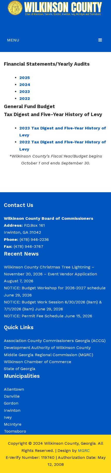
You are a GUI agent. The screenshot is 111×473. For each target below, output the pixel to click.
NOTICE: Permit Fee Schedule (34, 315)
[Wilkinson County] (55, 7)
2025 (24, 77)
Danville (12, 396)
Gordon (11, 403)
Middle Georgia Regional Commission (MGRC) (48, 354)
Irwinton (12, 410)
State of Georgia (19, 368)
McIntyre (12, 424)
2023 (24, 91)
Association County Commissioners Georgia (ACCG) (55, 340)
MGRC (84, 450)
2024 (24, 84)
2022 (24, 98)
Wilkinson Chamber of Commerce (38, 361)
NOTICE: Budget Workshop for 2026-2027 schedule (55, 287)
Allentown (14, 389)
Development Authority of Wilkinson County (47, 347)
